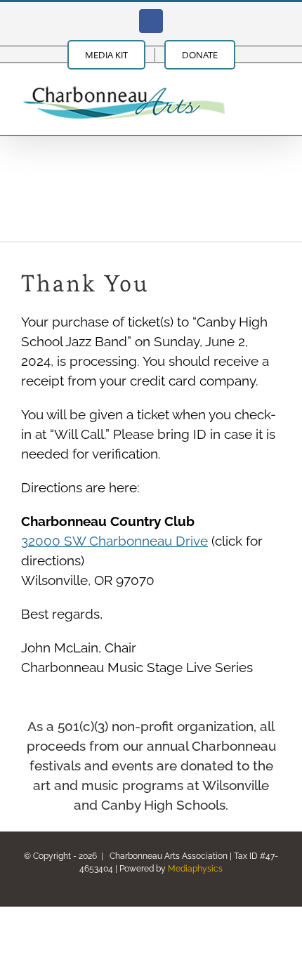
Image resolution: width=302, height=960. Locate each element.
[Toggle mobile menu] (275, 84)
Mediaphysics (195, 869)
